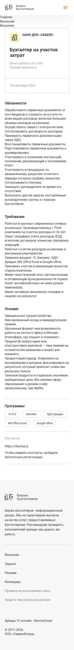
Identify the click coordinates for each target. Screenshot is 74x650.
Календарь (13, 582)
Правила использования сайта (27, 591)
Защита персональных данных (27, 600)
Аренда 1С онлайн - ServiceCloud (28, 621)
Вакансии (12, 555)
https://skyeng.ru (16, 446)
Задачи (10, 564)
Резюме (10, 573)
